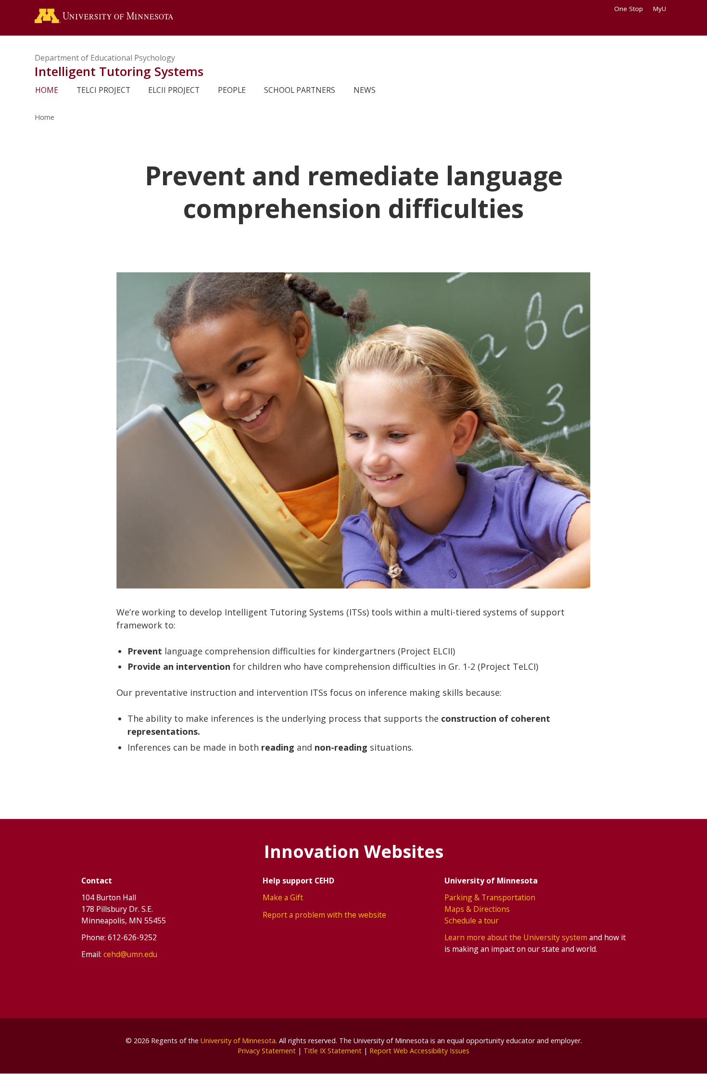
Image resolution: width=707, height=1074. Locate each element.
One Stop (628, 8)
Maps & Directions (477, 909)
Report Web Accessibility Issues (419, 1050)
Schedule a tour (471, 920)
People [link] (232, 90)
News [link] (365, 90)
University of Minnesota (238, 1040)
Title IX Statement (332, 1050)
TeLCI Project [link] (103, 90)
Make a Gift (283, 897)
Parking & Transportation (489, 897)
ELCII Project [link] (174, 90)
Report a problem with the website (324, 914)
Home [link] (46, 90)
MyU (659, 8)
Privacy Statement (267, 1050)
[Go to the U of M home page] (104, 18)
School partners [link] (299, 90)
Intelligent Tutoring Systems (119, 71)
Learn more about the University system (515, 937)
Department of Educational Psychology (105, 57)
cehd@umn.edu (130, 954)
